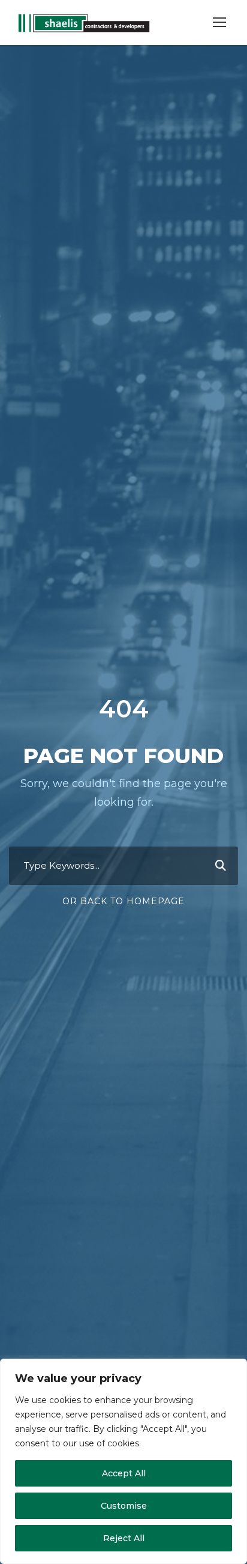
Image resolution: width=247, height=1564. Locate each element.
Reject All (123, 1538)
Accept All (124, 1473)
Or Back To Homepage (123, 901)
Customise (124, 1505)
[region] (123, 1461)
